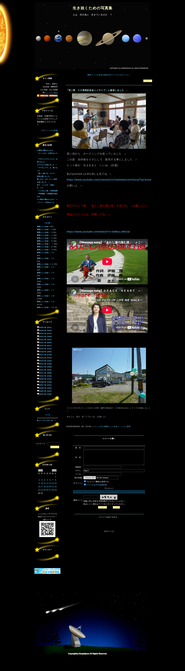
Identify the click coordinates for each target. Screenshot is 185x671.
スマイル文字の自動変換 (96, 485)
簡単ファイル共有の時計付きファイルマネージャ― (109, 75)
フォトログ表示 (51, 93)
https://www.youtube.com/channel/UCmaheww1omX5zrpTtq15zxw (109, 179)
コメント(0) (97, 426)
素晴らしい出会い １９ (115, 426)
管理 (129, 426)
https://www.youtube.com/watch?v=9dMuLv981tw (98, 231)
